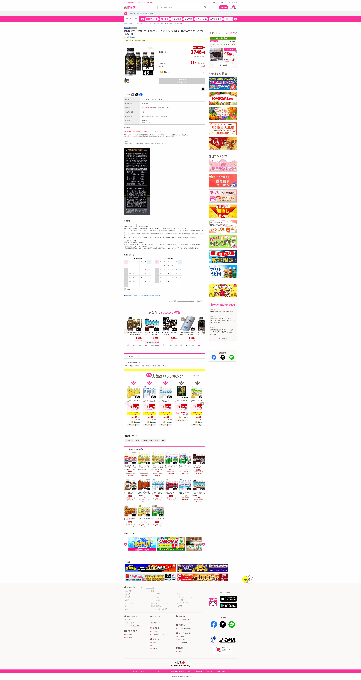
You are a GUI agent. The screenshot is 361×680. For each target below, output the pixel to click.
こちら (148, 122)
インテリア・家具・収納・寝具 (159, 609)
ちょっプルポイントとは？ (158, 634)
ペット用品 (180, 600)
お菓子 (127, 600)
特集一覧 (127, 619)
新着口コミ (154, 648)
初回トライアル (129, 637)
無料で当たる (151, 19)
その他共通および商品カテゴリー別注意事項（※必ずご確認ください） (144, 295)
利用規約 (134, 671)
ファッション (180, 591)
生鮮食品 (127, 594)
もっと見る (197, 375)
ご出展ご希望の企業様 (222, 671)
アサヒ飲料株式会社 (129, 37)
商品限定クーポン (155, 622)
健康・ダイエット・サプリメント (159, 603)
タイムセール (154, 619)
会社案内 (209, 671)
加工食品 (127, 597)
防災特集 (188, 19)
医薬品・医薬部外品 (156, 606)
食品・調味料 (128, 591)
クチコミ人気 (201, 19)
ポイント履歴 (154, 631)
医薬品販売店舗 (198, 671)
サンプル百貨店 (128, 23)
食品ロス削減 (215, 19)
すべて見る (151, 587)
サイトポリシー (162, 671)
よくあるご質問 (232, 2)
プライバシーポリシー (147, 671)
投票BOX (153, 642)
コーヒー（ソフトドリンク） (152, 23)
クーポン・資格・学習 (183, 603)
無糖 (162, 23)
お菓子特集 (176, 19)
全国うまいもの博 (129, 622)
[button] (142, 19)
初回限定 (164, 19)
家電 (178, 594)
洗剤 (152, 591)
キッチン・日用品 (155, 594)
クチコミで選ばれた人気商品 (132, 625)
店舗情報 (180, 651)
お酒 (126, 609)
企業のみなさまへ (181, 639)
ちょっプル (136, 23)
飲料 (142, 23)
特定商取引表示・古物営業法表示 (180, 671)
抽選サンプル (128, 634)
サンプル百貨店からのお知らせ (185, 628)
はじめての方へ (219, 2)
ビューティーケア (155, 600)
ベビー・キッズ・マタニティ (184, 597)
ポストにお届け (231, 19)
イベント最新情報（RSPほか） (185, 619)
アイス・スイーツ (129, 603)
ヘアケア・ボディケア (157, 597)
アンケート (154, 645)
